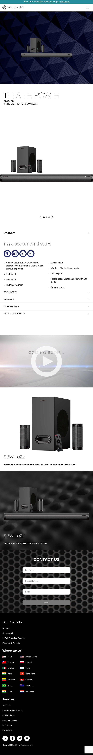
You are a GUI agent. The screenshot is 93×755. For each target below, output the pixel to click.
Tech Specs (11, 292)
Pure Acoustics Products (12, 711)
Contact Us (46, 559)
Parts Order (7, 730)
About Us (6, 706)
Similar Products (14, 314)
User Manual (11, 307)
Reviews (9, 299)
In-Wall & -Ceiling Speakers (14, 638)
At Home (6, 628)
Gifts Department (9, 721)
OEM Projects (8, 715)
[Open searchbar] (88, 8)
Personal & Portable (11, 643)
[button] (44, 217)
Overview (9, 233)
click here (65, 2)
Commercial (7, 633)
